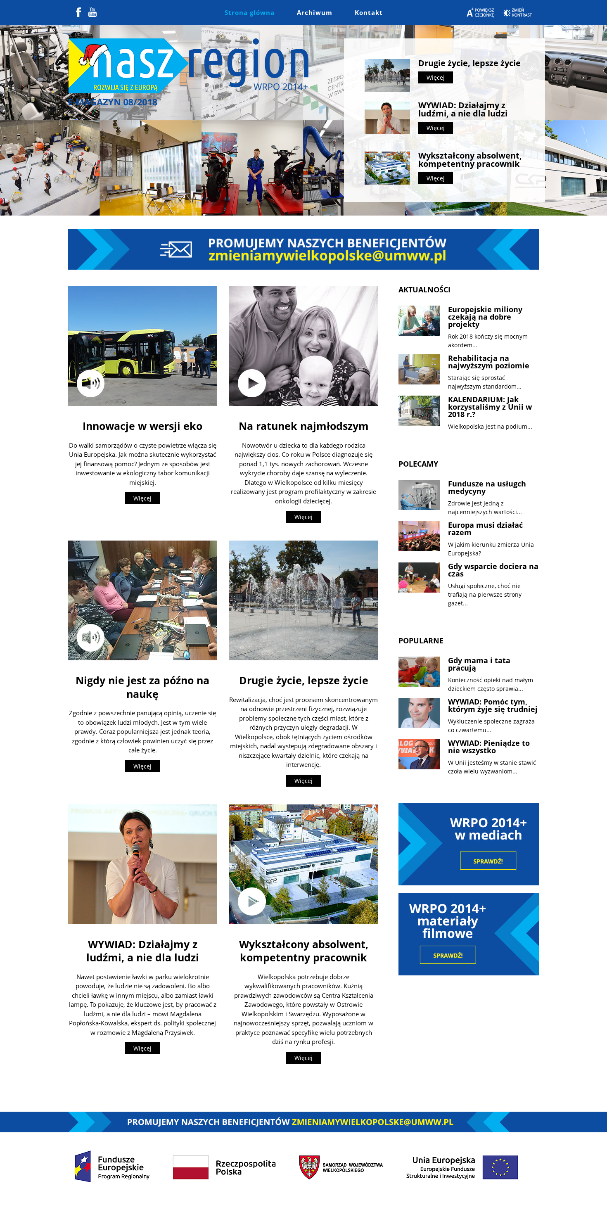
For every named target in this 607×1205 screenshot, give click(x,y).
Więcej (436, 77)
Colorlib (381, 1192)
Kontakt (369, 12)
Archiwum (314, 12)
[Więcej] (142, 345)
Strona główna (250, 12)
